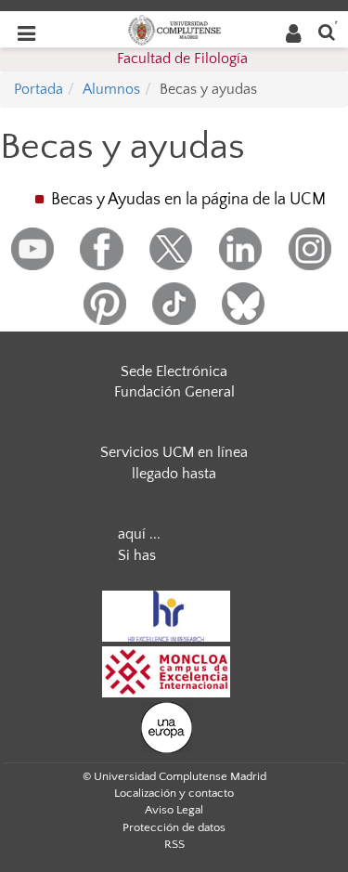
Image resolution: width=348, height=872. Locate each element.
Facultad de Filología (182, 58)
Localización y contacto (174, 793)
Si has (137, 555)
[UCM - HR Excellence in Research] (166, 614)
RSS (174, 844)
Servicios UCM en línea (174, 452)
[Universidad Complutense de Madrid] (174, 28)
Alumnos (111, 89)
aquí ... (139, 534)
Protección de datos (174, 827)
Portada (38, 89)
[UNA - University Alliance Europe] (166, 726)
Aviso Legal (174, 809)
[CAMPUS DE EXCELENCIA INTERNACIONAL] (166, 670)
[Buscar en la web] (326, 31)
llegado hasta (174, 473)
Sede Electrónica (174, 371)
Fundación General (174, 392)
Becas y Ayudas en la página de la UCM (188, 199)
